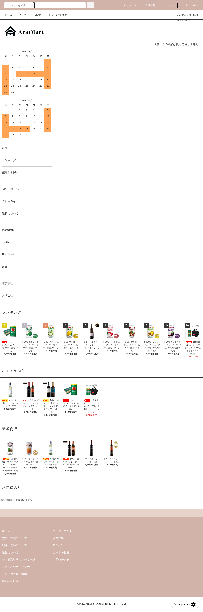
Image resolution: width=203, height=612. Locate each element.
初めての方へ (10, 188)
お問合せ (7, 295)
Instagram (8, 229)
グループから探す (57, 15)
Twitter (6, 242)
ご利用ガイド (10, 201)
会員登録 (150, 5)
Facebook (8, 254)
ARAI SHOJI (93, 604)
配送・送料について (14, 545)
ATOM (14, 580)
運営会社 (7, 283)
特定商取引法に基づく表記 (18, 559)
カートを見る (61, 552)
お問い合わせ (184, 19)
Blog (5, 266)
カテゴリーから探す (30, 15)
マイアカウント (62, 531)
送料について (10, 213)
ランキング (9, 160)
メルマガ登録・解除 (187, 15)
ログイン (169, 5)
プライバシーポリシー (16, 566)
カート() (191, 5)
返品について (10, 552)
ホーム (8, 15)
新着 (5, 147)
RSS (5, 580)
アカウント (130, 5)
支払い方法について (14, 538)
